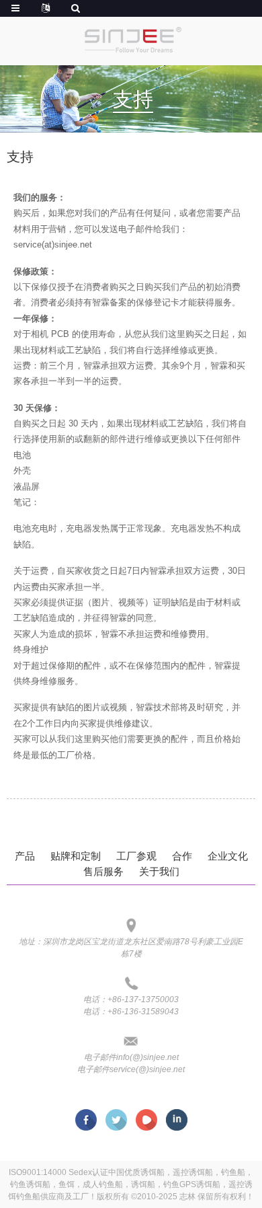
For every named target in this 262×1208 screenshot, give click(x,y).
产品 (25, 856)
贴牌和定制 (75, 856)
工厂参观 (136, 856)
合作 (182, 856)
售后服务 (103, 871)
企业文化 (228, 856)
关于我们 (159, 871)
